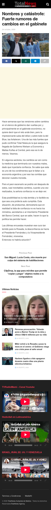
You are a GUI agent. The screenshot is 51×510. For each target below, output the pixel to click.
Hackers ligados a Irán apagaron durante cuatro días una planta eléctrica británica (30, 361)
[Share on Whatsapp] (25, 61)
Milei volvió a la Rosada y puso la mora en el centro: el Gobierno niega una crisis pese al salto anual (32, 346)
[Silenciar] (40, 445)
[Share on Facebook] (6, 61)
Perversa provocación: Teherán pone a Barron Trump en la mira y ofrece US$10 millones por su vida (31, 332)
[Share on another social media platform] (45, 61)
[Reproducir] (5, 445)
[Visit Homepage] (25, 4)
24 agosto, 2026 (11, 322)
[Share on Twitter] (16, 61)
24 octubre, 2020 (8, 29)
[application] (25, 434)
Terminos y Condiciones (11, 495)
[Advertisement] (25, 93)
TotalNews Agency (18, 503)
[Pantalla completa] (45, 445)
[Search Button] (47, 4)
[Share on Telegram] (35, 61)
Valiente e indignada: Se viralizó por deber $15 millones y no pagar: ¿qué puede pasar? (24, 317)
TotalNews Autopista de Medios (19, 501)
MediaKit (28, 495)
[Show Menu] (3, 4)
